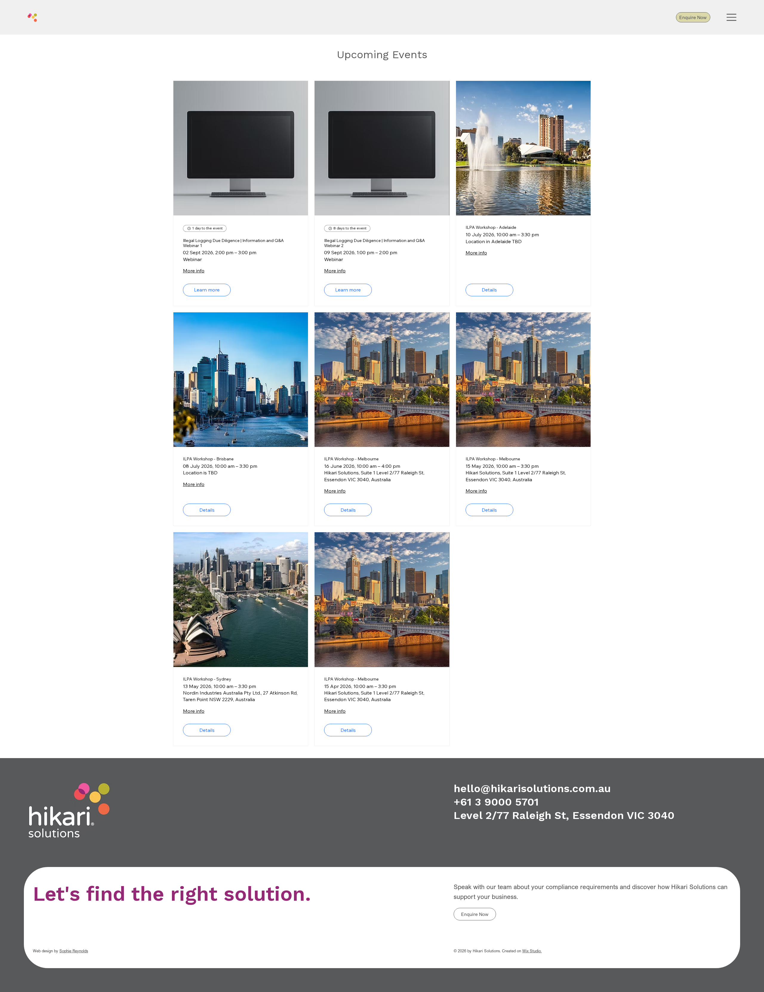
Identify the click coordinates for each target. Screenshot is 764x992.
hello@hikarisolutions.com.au (532, 788)
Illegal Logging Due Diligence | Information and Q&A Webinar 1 (233, 243)
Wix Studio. (532, 950)
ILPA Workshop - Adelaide (491, 227)
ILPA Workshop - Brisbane (208, 459)
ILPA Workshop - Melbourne (351, 459)
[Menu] (731, 17)
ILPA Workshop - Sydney (207, 679)
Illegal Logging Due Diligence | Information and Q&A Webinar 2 (374, 243)
